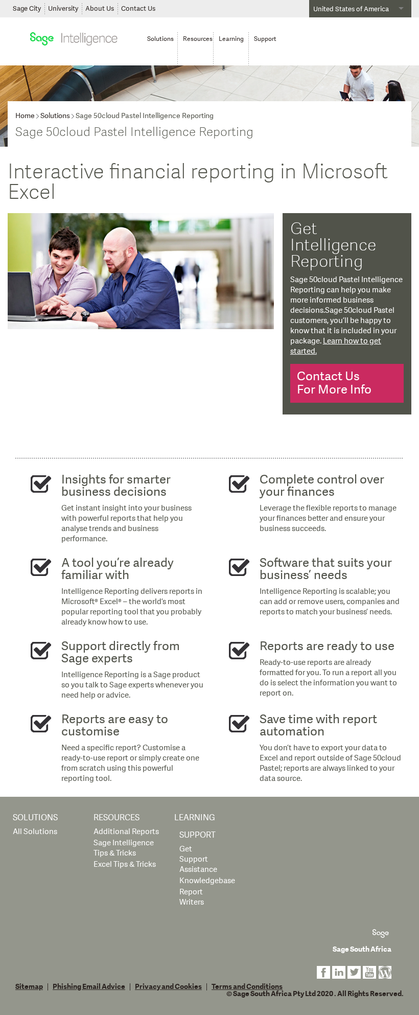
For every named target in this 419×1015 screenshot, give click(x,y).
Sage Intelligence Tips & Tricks (124, 848)
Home (25, 116)
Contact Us (138, 8)
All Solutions (35, 831)
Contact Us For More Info (334, 383)
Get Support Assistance (198, 859)
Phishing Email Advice (89, 986)
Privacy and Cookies (168, 986)
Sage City (27, 8)
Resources (116, 817)
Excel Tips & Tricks (125, 864)
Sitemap (29, 986)
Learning (194, 817)
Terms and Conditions (247, 986)
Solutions (55, 116)
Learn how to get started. (335, 346)
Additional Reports (126, 831)
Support (197, 835)
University (63, 8)
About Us (99, 8)
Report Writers (191, 897)
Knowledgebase (207, 880)
